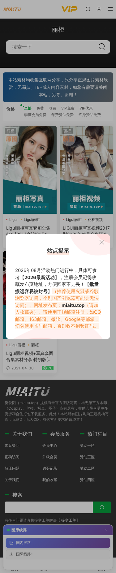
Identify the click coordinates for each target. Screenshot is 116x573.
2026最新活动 (39, 277)
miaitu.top (73, 305)
